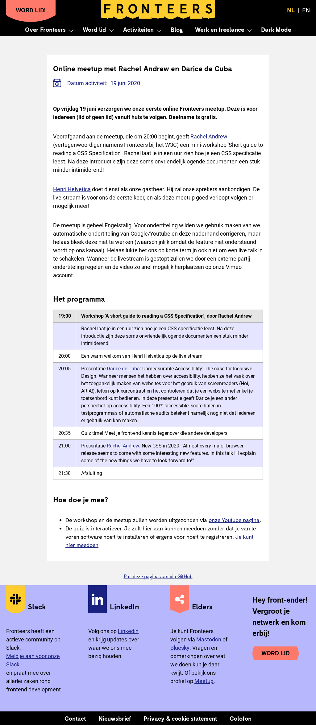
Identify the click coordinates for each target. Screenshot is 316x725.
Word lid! (31, 10)
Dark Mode (276, 29)
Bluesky (179, 648)
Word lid (94, 29)
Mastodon (208, 639)
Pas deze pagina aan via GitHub (158, 576)
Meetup (204, 681)
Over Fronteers (45, 29)
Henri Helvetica (72, 189)
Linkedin (128, 631)
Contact (75, 718)
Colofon (241, 718)
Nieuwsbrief (114, 718)
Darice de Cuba (123, 369)
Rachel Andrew (208, 136)
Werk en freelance (219, 29)
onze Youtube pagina (234, 520)
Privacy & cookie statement (180, 718)
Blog (177, 29)
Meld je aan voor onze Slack (33, 660)
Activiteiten (138, 29)
